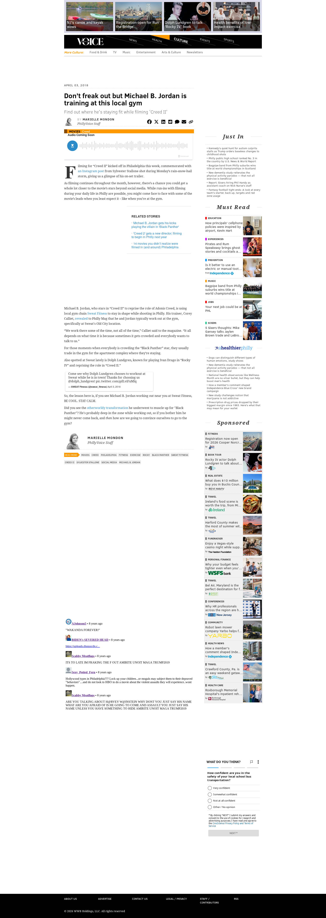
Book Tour (214, 454)
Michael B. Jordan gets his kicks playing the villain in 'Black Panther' (155, 225)
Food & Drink (98, 52)
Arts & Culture (171, 52)
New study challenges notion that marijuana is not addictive (228, 396)
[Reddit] (170, 122)
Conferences (216, 601)
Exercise (135, 454)
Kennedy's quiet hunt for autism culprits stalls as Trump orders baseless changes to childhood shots (233, 151)
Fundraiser (215, 538)
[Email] (184, 122)
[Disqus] (129, 566)
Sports (229, 40)
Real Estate (215, 475)
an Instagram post (91, 171)
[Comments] (177, 122)
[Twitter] (156, 122)
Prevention (215, 260)
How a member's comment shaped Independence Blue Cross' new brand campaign (229, 388)
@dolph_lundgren (81, 381)
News (133, 40)
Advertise (104, 898)
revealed (81, 318)
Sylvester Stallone (88, 462)
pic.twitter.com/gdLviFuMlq (116, 381)
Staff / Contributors (209, 900)
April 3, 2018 (114, 386)
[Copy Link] (191, 122)
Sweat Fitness (97, 313)
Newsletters (195, 52)
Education (214, 218)
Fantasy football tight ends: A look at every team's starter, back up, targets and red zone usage (233, 192)
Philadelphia (109, 454)
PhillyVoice (90, 42)
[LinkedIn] (163, 122)
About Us (70, 898)
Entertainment (146, 52)
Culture (181, 40)
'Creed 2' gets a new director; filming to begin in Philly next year (156, 235)
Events (205, 40)
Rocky (146, 454)
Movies (74, 131)
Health (157, 40)
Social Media (109, 462)
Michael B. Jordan (129, 462)
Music (126, 52)
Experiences (216, 239)
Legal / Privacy (176, 898)
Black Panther (160, 454)
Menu (70, 42)
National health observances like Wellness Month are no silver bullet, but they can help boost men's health (233, 378)
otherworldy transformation (107, 408)
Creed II (69, 462)
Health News (216, 643)
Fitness (123, 454)
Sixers (212, 323)
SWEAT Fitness (179, 454)
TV (115, 52)
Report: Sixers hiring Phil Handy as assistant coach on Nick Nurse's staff (229, 184)
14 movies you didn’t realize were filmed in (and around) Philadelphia (154, 245)
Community (215, 622)
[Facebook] (149, 122)
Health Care (215, 685)
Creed (86, 131)
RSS (236, 898)
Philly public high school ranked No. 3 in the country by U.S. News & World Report (232, 159)
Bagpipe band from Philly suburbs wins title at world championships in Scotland (231, 167)
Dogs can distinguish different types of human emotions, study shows (231, 359)
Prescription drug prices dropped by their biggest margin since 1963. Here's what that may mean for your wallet (233, 405)
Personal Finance (219, 559)
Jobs (211, 302)
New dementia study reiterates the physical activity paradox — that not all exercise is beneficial (231, 175)
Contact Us (140, 898)
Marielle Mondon (99, 119)
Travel (212, 496)
